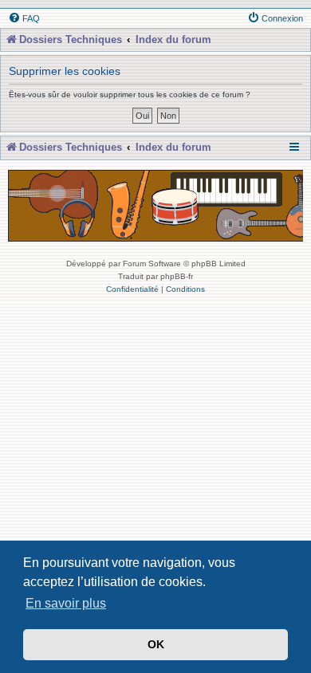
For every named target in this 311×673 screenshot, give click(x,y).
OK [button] (156, 644)
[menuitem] (24, 18)
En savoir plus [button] (66, 603)
